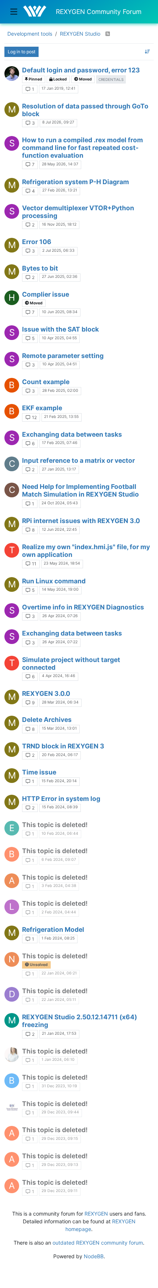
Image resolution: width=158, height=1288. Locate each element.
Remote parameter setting (63, 355)
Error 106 (36, 242)
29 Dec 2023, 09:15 (60, 1138)
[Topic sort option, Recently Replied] (147, 52)
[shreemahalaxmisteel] (11, 1107)
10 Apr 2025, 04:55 (59, 338)
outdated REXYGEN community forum (98, 1242)
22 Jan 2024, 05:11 (59, 999)
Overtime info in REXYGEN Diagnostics (83, 607)
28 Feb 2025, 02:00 (60, 390)
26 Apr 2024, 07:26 (60, 615)
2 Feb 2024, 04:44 (59, 912)
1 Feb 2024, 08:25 (58, 938)
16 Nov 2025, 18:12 (59, 224)
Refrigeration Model (53, 929)
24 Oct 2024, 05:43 (60, 503)
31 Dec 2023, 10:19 (59, 1086)
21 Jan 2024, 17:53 (59, 1033)
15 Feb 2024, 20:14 (59, 781)
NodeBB (94, 1256)
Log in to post (21, 51)
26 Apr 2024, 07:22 (60, 642)
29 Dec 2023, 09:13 (60, 1164)
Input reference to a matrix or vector (78, 460)
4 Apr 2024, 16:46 (58, 675)
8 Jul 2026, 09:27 (58, 122)
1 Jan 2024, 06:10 (58, 1059)
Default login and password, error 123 (81, 70)
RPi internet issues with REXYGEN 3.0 (81, 521)
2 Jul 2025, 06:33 (58, 250)
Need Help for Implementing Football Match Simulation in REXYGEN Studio (80, 490)
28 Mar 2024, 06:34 (60, 702)
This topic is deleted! (54, 825)
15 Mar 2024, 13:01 (59, 728)
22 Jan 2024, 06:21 (59, 973)
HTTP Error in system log (61, 798)
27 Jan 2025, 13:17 (59, 469)
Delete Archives (47, 719)
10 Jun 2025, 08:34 (60, 312)
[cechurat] (11, 73)
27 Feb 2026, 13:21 (59, 190)
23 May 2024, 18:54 (62, 563)
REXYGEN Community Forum (98, 11)
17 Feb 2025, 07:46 (60, 442)
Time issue (39, 772)
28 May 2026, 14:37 (60, 164)
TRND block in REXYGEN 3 (63, 746)
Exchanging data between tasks (72, 434)
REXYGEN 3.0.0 (46, 693)
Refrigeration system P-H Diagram (75, 182)
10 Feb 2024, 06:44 (60, 833)
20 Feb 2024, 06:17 (60, 754)
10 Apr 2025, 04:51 (59, 364)
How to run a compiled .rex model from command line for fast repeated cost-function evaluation (82, 147)
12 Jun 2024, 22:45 (59, 529)
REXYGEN (96, 1213)
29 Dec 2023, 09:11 (60, 1190)
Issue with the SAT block (60, 329)
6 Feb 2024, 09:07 (59, 859)
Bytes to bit (40, 268)
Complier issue (45, 294)
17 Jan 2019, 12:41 (58, 88)
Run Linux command (54, 581)
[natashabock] (11, 1054)
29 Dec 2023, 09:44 (60, 1112)
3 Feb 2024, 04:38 (59, 885)
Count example (45, 382)
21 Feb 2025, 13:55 (61, 416)
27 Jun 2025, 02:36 (60, 276)
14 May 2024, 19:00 (60, 589)
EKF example (42, 408)
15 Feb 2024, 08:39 (60, 807)
